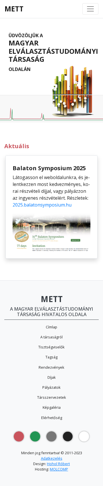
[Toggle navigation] (90, 9)
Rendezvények (51, 367)
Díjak (51, 377)
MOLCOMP (59, 469)
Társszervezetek (51, 397)
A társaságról (51, 337)
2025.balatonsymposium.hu (42, 205)
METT (14, 8)
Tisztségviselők (51, 347)
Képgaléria (52, 407)
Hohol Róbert (58, 463)
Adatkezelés (51, 458)
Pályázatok (51, 387)
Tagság (51, 357)
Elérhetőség (51, 417)
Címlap (51, 327)
